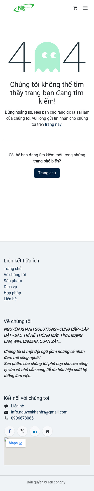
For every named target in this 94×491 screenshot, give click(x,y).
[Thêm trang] (47, 431)
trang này (53, 124)
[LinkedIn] (35, 431)
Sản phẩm (13, 280)
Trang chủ (47, 172)
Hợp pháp (12, 292)
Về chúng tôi (15, 274)
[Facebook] (10, 431)
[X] (22, 431)
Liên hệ (10, 299)
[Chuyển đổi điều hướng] (85, 8)
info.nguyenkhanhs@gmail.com (39, 412)
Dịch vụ (10, 286)
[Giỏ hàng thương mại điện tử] (75, 8)
